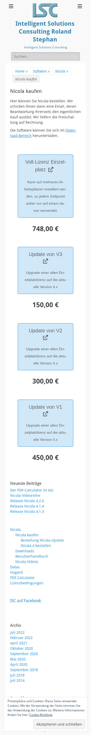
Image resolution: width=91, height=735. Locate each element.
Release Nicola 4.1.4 (27, 506)
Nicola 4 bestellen (36, 545)
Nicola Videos (26, 561)
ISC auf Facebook (25, 600)
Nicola (61, 71)
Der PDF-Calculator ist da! (31, 490)
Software (41, 71)
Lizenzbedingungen (26, 583)
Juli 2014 (17, 680)
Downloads (24, 550)
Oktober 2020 (21, 648)
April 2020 (18, 664)
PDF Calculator (22, 577)
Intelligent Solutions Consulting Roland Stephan (45, 31)
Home (21, 71)
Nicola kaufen (27, 534)
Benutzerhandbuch (31, 556)
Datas (15, 566)
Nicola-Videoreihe (25, 495)
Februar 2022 (21, 637)
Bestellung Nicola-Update (42, 540)
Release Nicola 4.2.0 (27, 500)
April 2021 (18, 643)
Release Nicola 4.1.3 (27, 511)
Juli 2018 (17, 675)
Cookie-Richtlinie (41, 715)
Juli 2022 (17, 632)
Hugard (16, 572)
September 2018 (24, 669)
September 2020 (24, 653)
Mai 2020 (18, 659)
